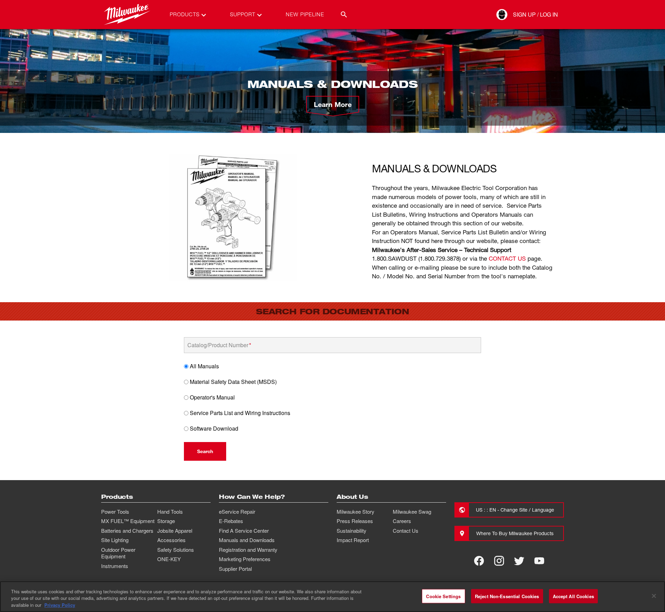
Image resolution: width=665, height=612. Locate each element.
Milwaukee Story (355, 511)
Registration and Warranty (248, 549)
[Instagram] (499, 561)
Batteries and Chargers (127, 530)
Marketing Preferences (245, 559)
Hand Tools (170, 511)
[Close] (654, 595)
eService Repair (237, 511)
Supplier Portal (235, 568)
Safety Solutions (175, 549)
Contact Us (405, 530)
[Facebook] (479, 561)
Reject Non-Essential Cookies (507, 596)
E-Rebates (231, 521)
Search (205, 451)
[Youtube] (539, 561)
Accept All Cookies (573, 596)
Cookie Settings (443, 596)
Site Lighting (114, 540)
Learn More (333, 104)
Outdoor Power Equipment (118, 553)
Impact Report (353, 540)
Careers (402, 521)
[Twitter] (519, 561)
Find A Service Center (244, 530)
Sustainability (351, 530)
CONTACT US (507, 258)
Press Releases (355, 521)
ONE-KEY (169, 559)
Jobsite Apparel (174, 530)
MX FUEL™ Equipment (127, 521)
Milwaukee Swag (412, 511)
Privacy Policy (59, 605)
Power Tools (115, 511)
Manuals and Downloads (247, 540)
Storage (166, 521)
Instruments (114, 565)
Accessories (171, 540)
